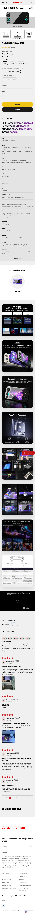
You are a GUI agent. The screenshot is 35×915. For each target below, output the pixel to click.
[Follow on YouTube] (16, 895)
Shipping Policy (23, 882)
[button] (5, 47)
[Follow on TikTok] (20, 895)
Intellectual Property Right (9, 888)
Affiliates (21, 879)
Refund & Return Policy (25, 885)
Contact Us (22, 876)
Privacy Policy (5, 882)
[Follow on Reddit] (24, 895)
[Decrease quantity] (4, 95)
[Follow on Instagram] (11, 895)
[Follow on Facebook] (3, 895)
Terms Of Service (6, 885)
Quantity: (4, 91)
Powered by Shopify (14, 910)
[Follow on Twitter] (7, 895)
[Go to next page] (28, 798)
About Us (4, 876)
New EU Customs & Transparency (24, 889)
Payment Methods (6, 879)
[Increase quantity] (10, 95)
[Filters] (3, 631)
